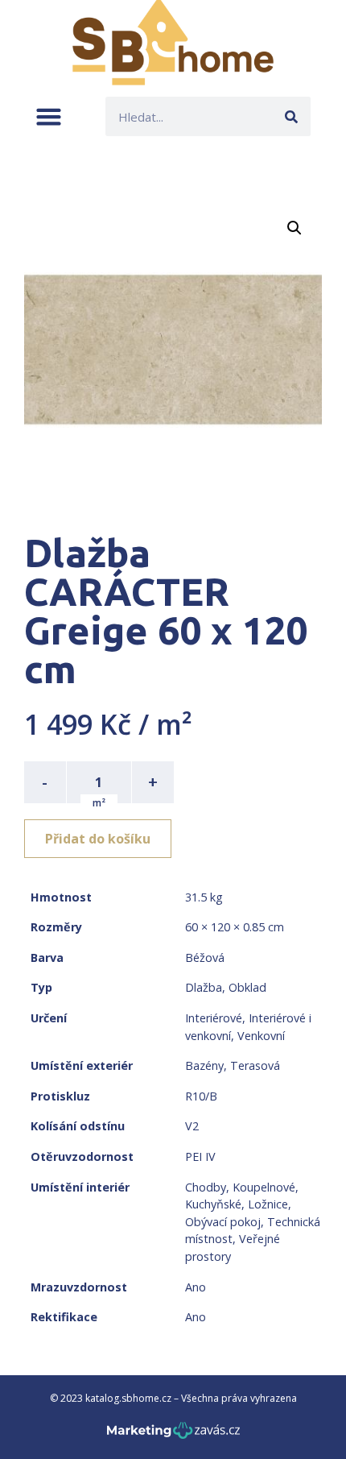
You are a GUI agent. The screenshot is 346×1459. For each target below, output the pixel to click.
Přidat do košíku (97, 839)
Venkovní (261, 1035)
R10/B (201, 1096)
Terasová (255, 1065)
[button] (48, 116)
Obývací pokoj (223, 1221)
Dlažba (203, 987)
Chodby (205, 1187)
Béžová (204, 957)
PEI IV (200, 1156)
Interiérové (213, 1018)
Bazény (204, 1065)
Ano (195, 1287)
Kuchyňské (213, 1204)
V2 (192, 1126)
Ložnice (268, 1204)
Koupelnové (264, 1187)
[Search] (291, 116)
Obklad (247, 987)
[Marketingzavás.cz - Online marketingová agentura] (173, 1435)
